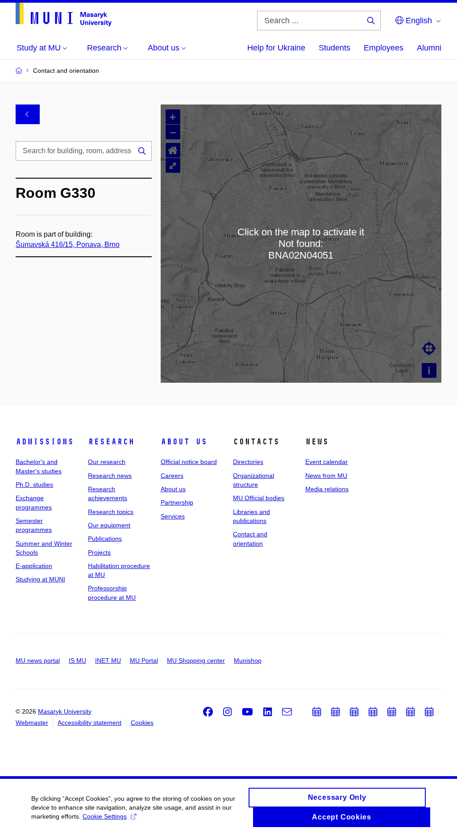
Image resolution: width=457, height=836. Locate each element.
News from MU (326, 475)
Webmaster (32, 722)
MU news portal (38, 660)
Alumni (429, 47)
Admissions (45, 442)
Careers (172, 475)
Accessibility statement (89, 722)
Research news (110, 475)
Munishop (248, 660)
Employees (383, 47)
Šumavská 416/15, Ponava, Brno (68, 244)
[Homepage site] (64, 14)
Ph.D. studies (34, 484)
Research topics (110, 511)
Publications (105, 538)
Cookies (142, 722)
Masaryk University (64, 711)
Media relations (327, 489)
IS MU (77, 660)
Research (111, 442)
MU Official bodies (258, 498)
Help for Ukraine (276, 47)
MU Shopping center (196, 660)
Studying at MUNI (40, 579)
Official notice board (189, 461)
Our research (106, 461)
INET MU (108, 660)
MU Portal (144, 660)
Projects (99, 552)
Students (334, 47)
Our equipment (109, 525)
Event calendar (326, 461)
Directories (248, 461)
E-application (34, 565)
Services (173, 516)
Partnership (177, 502)
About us (184, 442)
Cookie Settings (105, 816)
